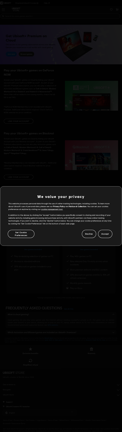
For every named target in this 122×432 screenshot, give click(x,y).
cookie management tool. (52, 209)
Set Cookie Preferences (21, 233)
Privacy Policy (59, 206)
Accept (105, 234)
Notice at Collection (77, 206)
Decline (89, 234)
